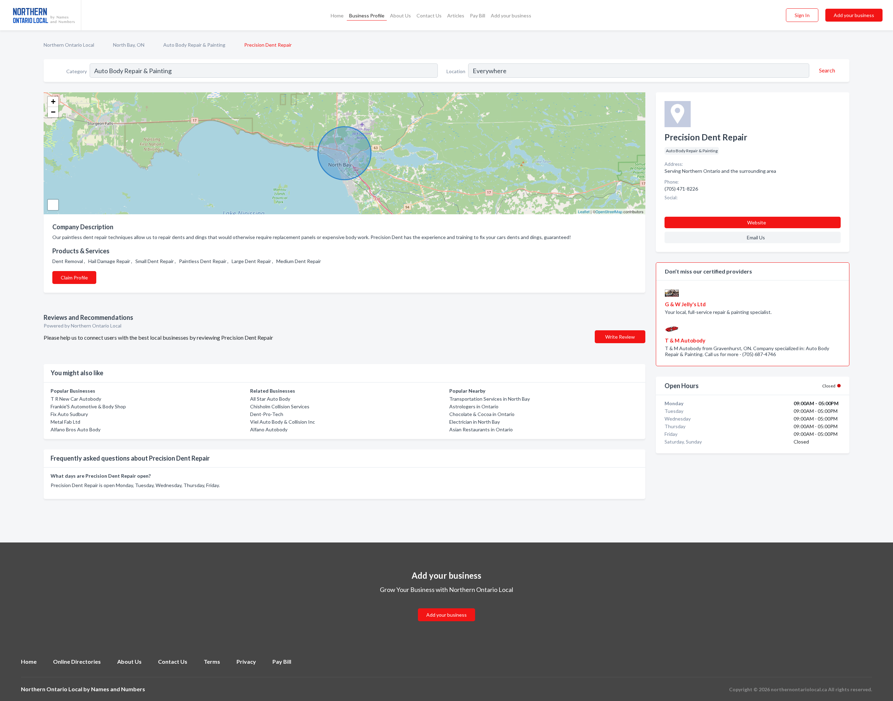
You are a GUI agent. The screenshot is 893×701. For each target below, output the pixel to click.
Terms (212, 661)
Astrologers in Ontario (473, 406)
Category (76, 71)
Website (756, 222)
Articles (455, 15)
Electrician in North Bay (474, 422)
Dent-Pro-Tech (266, 414)
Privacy (246, 661)
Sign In (802, 15)
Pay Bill (477, 15)
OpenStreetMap (608, 211)
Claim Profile (74, 277)
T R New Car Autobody (76, 399)
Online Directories (77, 661)
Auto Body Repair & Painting (194, 45)
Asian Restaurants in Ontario (481, 429)
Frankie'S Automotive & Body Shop (88, 406)
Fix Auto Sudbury (69, 414)
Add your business (511, 15)
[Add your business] (446, 606)
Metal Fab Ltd (65, 422)
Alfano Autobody (268, 429)
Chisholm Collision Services (279, 406)
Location (455, 71)
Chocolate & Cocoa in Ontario (482, 414)
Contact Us (429, 15)
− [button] (53, 112)
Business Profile (366, 15)
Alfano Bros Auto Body (75, 429)
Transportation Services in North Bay (489, 399)
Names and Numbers (118, 689)
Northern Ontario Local (69, 45)
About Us (400, 15)
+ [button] (53, 101)
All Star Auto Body (270, 399)
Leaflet (584, 211)
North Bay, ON (128, 45)
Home (337, 15)
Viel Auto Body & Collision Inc (282, 422)
